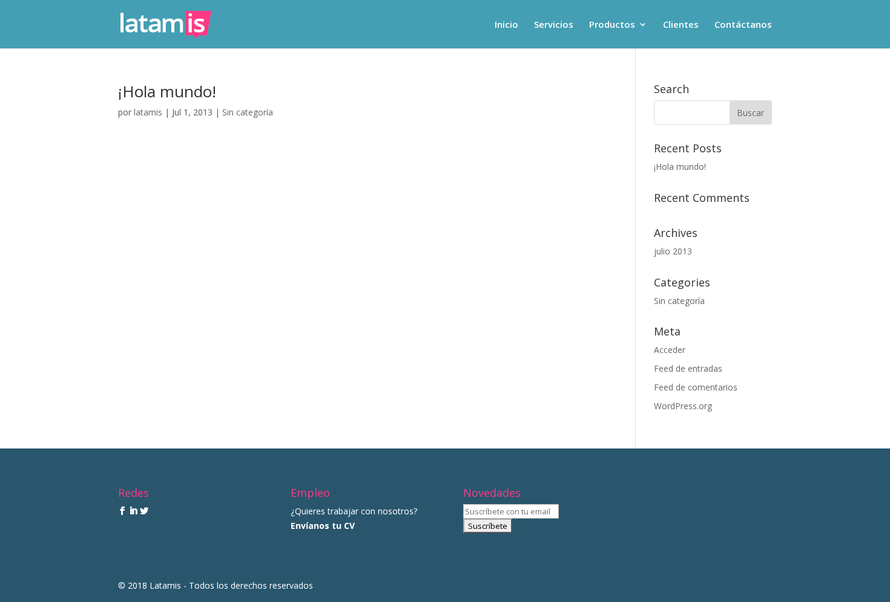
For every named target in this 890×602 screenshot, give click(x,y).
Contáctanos (743, 25)
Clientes (681, 25)
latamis (148, 112)
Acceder (669, 349)
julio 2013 (673, 251)
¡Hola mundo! (167, 91)
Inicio (506, 25)
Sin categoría (247, 112)
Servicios (553, 25)
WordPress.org (683, 406)
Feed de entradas (688, 368)
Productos (612, 25)
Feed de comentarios (695, 387)
